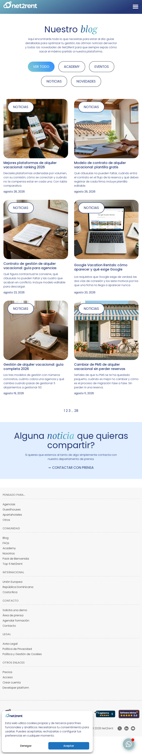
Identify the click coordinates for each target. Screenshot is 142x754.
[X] (120, 728)
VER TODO (41, 66)
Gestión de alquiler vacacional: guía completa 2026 (33, 366)
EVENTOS (102, 66)
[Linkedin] (126, 728)
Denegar (26, 746)
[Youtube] (133, 728)
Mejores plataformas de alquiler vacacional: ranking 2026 (30, 165)
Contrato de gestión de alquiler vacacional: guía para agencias (29, 265)
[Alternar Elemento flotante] (128, 744)
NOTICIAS (54, 81)
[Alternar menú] (135, 6)
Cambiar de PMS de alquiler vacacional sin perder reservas (99, 366)
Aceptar (68, 746)
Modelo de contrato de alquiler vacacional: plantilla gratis (100, 165)
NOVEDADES (86, 81)
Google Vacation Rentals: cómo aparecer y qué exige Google (100, 267)
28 (76, 410)
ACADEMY (72, 66)
